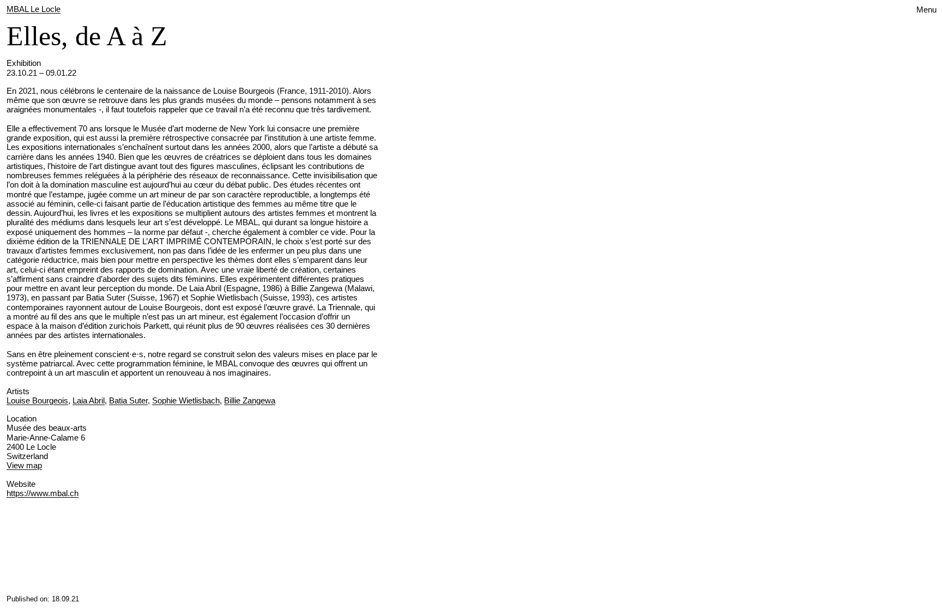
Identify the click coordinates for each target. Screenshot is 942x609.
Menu (926, 9)
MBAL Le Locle (34, 9)
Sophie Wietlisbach (186, 400)
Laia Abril (89, 400)
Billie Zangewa (249, 400)
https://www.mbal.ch (42, 493)
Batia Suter (128, 400)
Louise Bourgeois (37, 400)
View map (24, 465)
